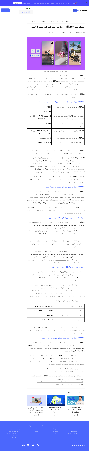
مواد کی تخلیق (60, 21)
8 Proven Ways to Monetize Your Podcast (55, 410)
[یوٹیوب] (23, 445)
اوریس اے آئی (60, 260)
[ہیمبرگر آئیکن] (75, 10)
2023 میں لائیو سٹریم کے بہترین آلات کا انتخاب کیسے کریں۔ (60, 381)
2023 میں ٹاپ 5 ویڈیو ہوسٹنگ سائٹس (69, 384)
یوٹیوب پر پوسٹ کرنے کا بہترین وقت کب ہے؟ (66, 379)
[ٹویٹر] (33, 445)
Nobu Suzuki (81, 32)
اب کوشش (18, 3)
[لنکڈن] (28, 445)
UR (27, 8)
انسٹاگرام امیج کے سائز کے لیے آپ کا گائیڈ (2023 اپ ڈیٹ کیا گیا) (57, 376)
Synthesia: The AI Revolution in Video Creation (75, 410)
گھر (68, 21)
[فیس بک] (38, 445)
